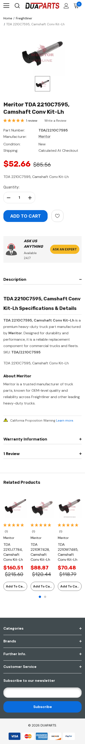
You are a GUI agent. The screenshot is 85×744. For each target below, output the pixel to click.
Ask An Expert (65, 249)
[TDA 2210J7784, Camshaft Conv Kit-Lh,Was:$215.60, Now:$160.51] (15, 506)
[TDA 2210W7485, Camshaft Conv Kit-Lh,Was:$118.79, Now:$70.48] (70, 506)
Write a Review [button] (55, 120)
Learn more (64, 420)
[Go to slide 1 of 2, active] (40, 597)
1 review (31, 120)
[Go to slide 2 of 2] (45, 597)
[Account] (65, 5)
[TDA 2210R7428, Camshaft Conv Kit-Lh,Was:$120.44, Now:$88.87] (42, 506)
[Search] (17, 5)
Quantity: (11, 187)
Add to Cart (15, 586)
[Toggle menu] (6, 5)
